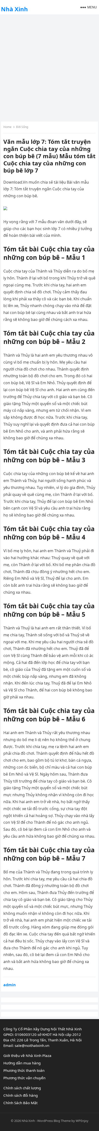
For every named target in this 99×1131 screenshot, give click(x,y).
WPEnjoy (82, 1121)
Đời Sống (22, 127)
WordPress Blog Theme (54, 1121)
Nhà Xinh (14, 9)
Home (7, 127)
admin (9, 984)
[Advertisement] (49, 67)
